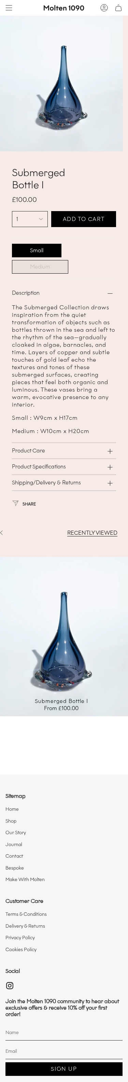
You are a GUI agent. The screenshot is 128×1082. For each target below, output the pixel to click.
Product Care (28, 450)
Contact (14, 856)
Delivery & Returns (25, 926)
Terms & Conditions (26, 914)
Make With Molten (25, 879)
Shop (10, 821)
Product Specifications (39, 466)
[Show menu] (9, 8)
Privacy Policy (20, 938)
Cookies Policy (21, 949)
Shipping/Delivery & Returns (46, 482)
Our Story (15, 833)
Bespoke (14, 868)
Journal (13, 844)
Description (26, 293)
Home (12, 809)
